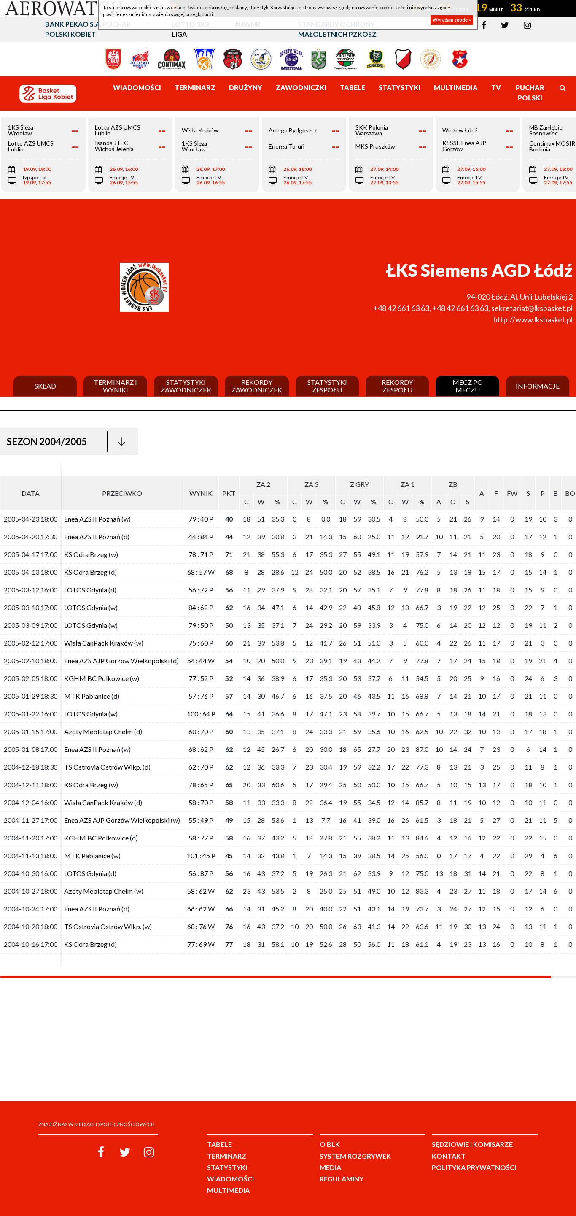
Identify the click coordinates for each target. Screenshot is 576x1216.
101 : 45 (198, 855)
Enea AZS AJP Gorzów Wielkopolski (117, 661)
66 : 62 (197, 909)
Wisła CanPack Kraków (98, 643)
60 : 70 (198, 731)
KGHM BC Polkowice (96, 678)
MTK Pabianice (87, 696)
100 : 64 (198, 714)
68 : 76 (197, 926)
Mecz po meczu (467, 385)
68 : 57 (197, 572)
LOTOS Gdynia (85, 590)
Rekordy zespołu (397, 385)
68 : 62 (198, 749)
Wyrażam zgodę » (452, 20)
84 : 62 (198, 607)
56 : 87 (198, 873)
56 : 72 (198, 590)
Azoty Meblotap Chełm (98, 731)
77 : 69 (197, 944)
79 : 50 (198, 625)
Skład (45, 386)
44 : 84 (198, 536)
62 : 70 (198, 767)
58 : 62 (197, 891)
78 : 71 (198, 554)
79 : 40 (198, 519)
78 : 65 (198, 785)
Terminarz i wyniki (115, 385)
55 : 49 (198, 820)
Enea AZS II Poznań (92, 519)
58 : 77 (198, 838)
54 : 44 (197, 661)
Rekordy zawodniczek (256, 385)
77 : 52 (198, 678)
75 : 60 (198, 643)
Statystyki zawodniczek (186, 385)
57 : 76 (198, 696)
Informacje (538, 386)
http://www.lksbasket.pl (533, 319)
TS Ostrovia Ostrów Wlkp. (102, 767)
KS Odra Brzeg (86, 554)
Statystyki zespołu (327, 385)
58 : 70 (198, 802)
